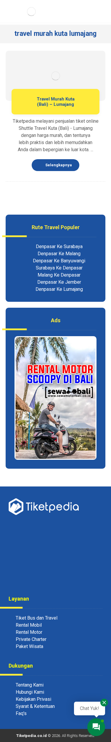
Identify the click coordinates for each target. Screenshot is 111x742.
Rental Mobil (29, 625)
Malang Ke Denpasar (59, 275)
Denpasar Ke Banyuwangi (59, 261)
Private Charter (31, 639)
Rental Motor (29, 632)
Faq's (21, 713)
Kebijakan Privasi (33, 699)
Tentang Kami (30, 685)
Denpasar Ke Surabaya (59, 246)
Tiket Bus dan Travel (36, 618)
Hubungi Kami (30, 692)
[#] (44, 577)
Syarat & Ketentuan (35, 706)
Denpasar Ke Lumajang (59, 289)
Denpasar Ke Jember (59, 282)
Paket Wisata (29, 646)
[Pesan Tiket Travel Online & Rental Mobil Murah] (31, 11)
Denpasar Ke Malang (59, 253)
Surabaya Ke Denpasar (59, 268)
